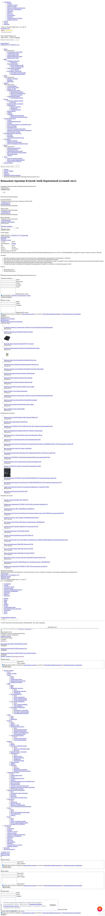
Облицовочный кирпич (14, 90)
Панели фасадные (12, 154)
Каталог (6, 598)
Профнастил (13, 108)
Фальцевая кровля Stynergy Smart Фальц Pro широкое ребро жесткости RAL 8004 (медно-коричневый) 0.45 (34, 513)
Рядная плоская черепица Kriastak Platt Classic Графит (19, 404)
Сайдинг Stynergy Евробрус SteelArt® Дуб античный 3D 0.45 (21, 526)
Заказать (3, 315)
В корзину (3, 645)
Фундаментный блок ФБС (17, 74)
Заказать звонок (7, 666)
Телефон (19, 285)
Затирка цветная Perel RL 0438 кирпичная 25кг (14, 648)
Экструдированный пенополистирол (17, 143)
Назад (8, 672)
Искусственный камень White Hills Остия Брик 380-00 (19, 553)
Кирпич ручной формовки (17, 93)
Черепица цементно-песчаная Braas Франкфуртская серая (20, 360)
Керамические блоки (13, 58)
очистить (3, 641)
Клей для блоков (11, 126)
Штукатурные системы (13, 132)
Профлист (10, 80)
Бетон (5, 157)
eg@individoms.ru (5, 204)
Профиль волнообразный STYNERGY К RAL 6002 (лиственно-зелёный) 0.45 (25, 504)
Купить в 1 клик (5, 235)
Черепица (10, 114)
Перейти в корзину (6, 656)
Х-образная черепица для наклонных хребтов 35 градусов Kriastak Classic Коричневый (28, 327)
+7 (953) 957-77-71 (15, 235)
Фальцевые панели (12, 149)
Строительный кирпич (13, 96)
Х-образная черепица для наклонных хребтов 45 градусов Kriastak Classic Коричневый (28, 395)
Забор (5, 75)
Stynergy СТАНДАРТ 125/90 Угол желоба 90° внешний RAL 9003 (22, 466)
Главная (6, 169)
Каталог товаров (8, 171)
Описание (3, 238)
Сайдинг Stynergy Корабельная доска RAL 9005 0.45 (18, 535)
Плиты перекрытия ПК (17, 66)
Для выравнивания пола (14, 121)
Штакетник (10, 81)
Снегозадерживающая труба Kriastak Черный (16, 531)
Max (27, 235)
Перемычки (13, 62)
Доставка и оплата (12, 5)
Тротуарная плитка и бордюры (12, 133)
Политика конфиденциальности (16, 8)
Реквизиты (10, 11)
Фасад (5, 145)
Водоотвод (10, 136)
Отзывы (9, 3)
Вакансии (10, 16)
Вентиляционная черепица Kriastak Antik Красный (18, 382)
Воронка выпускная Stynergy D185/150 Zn (16, 421)
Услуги (6, 21)
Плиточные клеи (12, 127)
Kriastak (14, 243)
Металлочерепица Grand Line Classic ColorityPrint (17, 448)
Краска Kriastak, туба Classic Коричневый (15, 391)
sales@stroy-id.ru (5, 28)
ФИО (18, 280)
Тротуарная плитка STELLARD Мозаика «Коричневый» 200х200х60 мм (24, 522)
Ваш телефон (21, 663)
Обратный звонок (6, 576)
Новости (9, 12)
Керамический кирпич (16, 92)
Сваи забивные (14, 69)
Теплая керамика (12, 86)
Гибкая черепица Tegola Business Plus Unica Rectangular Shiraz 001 (22, 439)
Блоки (5, 49)
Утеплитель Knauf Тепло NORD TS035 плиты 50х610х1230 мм (18, 653)
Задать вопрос (5, 573)
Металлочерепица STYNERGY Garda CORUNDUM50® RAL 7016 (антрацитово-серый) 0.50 (30, 478)
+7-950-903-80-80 (5, 220)
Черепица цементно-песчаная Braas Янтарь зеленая (18, 332)
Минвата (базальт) (12, 140)
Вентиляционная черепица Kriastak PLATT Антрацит (19, 343)
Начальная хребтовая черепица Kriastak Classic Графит (19, 386)
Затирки (9, 123)
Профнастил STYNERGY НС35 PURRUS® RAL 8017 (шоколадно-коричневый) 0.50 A (28, 426)
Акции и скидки (11, 6)
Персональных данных (28, 314)
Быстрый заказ (5, 43)
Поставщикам (11, 15)
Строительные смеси (13, 53)
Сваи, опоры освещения (14, 68)
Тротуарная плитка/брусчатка (15, 137)
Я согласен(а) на (16, 295)
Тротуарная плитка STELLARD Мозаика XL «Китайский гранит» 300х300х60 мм (27, 562)
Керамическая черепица (17, 115)
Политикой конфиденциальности (51, 314)
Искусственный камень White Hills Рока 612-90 (14, 643)
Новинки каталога (12, 19)
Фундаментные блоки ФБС (15, 52)
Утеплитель (7, 139)
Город (17, 286)
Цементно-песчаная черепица (18, 117)
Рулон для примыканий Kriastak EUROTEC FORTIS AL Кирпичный (23, 430)
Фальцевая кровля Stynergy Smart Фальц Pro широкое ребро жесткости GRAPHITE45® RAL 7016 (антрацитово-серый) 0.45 (38, 444)
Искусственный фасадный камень (16, 152)
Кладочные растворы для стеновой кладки (19, 124)
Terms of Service (28, 629)
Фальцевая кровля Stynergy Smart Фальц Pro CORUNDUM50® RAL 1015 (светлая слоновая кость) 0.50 (33, 482)
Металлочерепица (15, 106)
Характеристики (5, 237)
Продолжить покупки (18, 656)
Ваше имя (20, 661)
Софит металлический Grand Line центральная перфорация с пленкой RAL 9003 (26, 487)
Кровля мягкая (11, 111)
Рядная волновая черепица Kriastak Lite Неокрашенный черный (22, 348)
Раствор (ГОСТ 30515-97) (14, 161)
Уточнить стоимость (6, 226)
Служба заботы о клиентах (14, 18)
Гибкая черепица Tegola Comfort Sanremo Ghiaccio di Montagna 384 (22, 461)
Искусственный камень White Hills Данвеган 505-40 (18, 544)
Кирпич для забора (12, 78)
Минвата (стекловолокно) (14, 142)
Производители (8, 163)
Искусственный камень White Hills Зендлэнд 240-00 (18, 548)
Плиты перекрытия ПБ (16, 65)
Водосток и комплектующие (15, 100)
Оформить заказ (5, 189)
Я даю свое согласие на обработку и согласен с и (41, 314)
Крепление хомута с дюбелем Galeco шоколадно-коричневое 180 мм (23, 435)
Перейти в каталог (6, 636)
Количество (19, 281)
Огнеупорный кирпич (16, 98)
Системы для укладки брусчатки (16, 129)
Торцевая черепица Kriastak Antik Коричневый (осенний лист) (21, 364)
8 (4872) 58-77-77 (5, 44)
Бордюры (9, 134)
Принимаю (52, 905)
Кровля (6, 99)
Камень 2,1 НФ (11, 89)
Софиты (9, 112)
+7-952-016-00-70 (5, 202)
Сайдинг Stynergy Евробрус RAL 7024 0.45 (16, 500)
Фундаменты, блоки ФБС (14, 71)
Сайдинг (9, 155)
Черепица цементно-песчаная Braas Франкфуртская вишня (20, 400)
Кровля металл (11, 105)
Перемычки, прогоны (13, 61)
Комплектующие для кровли (15, 103)
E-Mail (18, 283)
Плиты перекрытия (12, 64)
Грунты (9, 120)
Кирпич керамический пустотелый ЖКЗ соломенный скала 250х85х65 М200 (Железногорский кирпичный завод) (36, 539)
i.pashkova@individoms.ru (8, 222)
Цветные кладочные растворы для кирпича (19, 130)
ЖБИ (5, 59)
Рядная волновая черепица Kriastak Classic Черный (18, 377)
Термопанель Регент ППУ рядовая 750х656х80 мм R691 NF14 (21, 517)
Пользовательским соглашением (72, 314)
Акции (6, 22)
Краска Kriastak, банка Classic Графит (14, 409)
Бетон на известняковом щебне (16, 160)
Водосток (13, 102)
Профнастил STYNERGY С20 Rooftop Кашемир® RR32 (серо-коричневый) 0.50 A (27, 457)
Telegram (23, 235)
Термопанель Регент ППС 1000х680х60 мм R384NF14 (19, 508)
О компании (7, 2)
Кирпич (6, 83)
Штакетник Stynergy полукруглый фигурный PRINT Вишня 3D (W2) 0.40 (24, 557)
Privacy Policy (21, 629)
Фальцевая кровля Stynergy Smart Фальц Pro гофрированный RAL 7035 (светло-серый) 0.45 (29, 453)
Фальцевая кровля (15, 109)
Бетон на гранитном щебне (14, 158)
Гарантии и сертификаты (14, 9)
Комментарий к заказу (22, 294)
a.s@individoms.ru (5, 213)
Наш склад (10, 14)
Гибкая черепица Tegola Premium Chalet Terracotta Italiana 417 (21, 417)
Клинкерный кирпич (16, 95)
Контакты (6, 24)
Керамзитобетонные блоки (14, 56)
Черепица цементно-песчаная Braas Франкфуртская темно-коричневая (23, 369)
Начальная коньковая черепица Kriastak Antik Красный (19, 373)
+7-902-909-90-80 (5, 211)
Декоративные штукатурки (14, 151)
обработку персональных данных (21, 295)
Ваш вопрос (21, 884)
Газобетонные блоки (13, 55)
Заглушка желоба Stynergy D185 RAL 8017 (16, 491)
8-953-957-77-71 (14, 44)
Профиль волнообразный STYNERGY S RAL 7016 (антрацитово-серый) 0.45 (25, 566)
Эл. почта (20, 875)
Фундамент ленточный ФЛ (18, 72)
